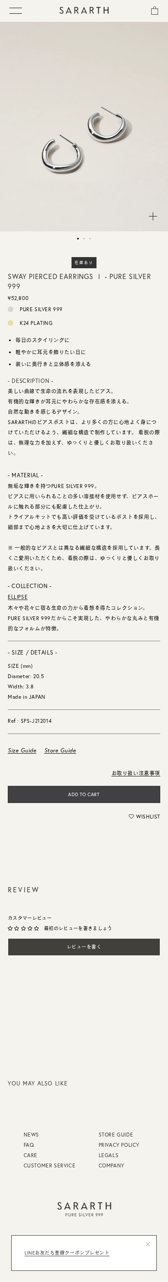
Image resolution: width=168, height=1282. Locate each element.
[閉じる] (148, 1244)
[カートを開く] (154, 10)
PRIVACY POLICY (119, 1145)
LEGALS (109, 1155)
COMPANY (111, 1165)
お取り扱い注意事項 (136, 773)
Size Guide (22, 750)
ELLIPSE (18, 597)
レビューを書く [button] (84, 947)
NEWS (31, 1134)
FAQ (29, 1145)
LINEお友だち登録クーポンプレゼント (67, 1253)
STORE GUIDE (116, 1134)
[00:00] (84, 126)
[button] (144, 816)
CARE (30, 1155)
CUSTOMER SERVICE (50, 1165)
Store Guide (60, 750)
